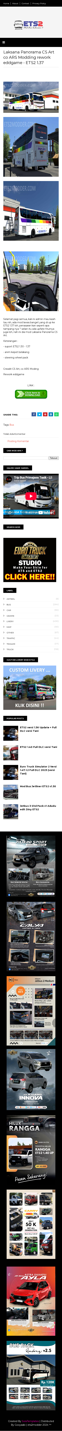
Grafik (10, 616)
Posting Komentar (18, 441)
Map (9, 627)
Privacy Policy (39, 3)
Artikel (11, 599)
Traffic (11, 638)
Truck (10, 649)
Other (10, 632)
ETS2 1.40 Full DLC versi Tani (38, 747)
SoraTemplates (30, 1421)
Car (9, 610)
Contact (25, 3)
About (15, 3)
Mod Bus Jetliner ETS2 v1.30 (38, 786)
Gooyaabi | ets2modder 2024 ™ (33, 1424)
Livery (10, 621)
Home (6, 3)
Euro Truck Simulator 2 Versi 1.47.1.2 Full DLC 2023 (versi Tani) (38, 770)
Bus (11, 424)
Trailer (11, 644)
